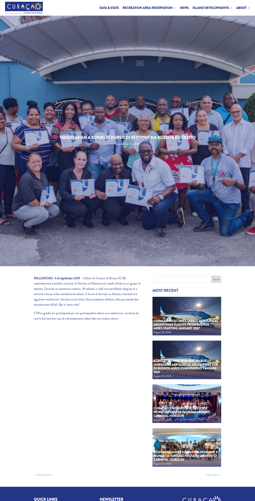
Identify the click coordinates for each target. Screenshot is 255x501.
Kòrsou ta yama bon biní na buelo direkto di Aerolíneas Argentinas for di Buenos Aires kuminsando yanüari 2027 (186, 366)
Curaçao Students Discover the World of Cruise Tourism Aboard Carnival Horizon (181, 412)
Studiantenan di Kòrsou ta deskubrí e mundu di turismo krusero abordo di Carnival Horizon (186, 456)
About (241, 8)
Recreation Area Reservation (148, 8)
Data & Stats (109, 8)
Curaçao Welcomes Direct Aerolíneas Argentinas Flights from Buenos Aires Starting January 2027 (186, 325)
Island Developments (211, 8)
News (184, 8)
